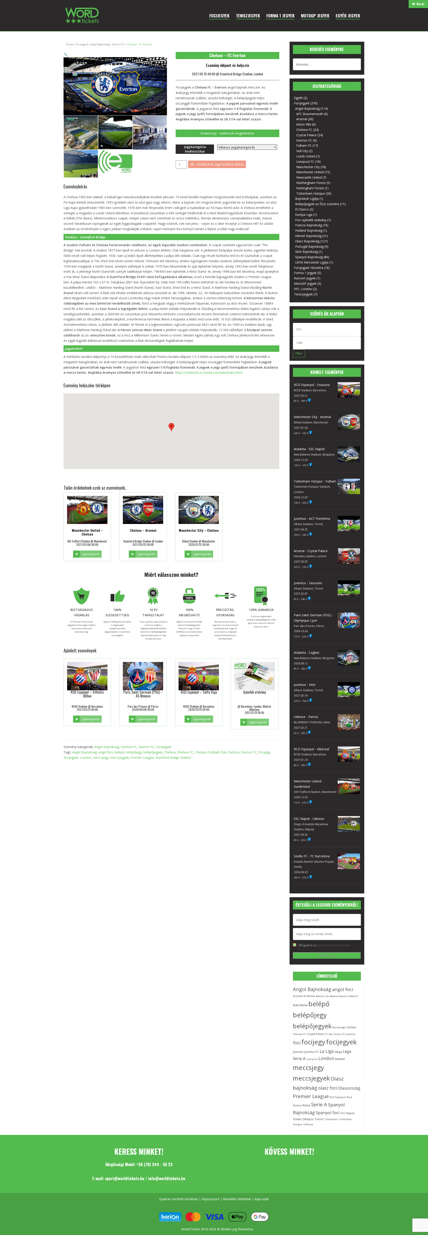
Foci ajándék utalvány (310, 220)
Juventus (298, 1052)
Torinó (319, 1119)
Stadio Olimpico (303, 1119)
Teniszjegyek (303, 294)
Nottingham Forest (310, 188)
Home (69, 44)
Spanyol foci (328, 1112)
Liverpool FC (305, 161)
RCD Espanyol (338, 1097)
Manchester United (310, 172)
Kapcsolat (262, 1199)
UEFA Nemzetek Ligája (311, 262)
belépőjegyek (152, 752)
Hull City (302, 151)
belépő (119, 752)
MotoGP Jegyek (305, 283)
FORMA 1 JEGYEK (280, 15)
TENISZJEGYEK (248, 15)
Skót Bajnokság (306, 251)
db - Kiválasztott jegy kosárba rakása (217, 164)
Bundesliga (338, 1027)
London (85, 757)
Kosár (420, 3)
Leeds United (305, 156)
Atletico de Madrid (327, 996)
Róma (306, 1105)
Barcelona (300, 1005)
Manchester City (308, 167)
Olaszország (349, 1088)
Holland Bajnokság (308, 230)
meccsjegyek (119, 757)
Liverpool (311, 1059)
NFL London (303, 289)
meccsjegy (100, 757)
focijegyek (71, 757)
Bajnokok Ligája (307, 198)
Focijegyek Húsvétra (308, 268)
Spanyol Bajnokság (309, 257)
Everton (233, 752)
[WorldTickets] (82, 15)
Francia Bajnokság (308, 225)
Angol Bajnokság (100, 44)
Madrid (340, 1059)
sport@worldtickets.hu (124, 1178)
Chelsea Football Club (210, 752)
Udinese (308, 1124)
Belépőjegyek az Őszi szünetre (317, 204)
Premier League (142, 757)
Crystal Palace (306, 135)
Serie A (319, 1104)
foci (296, 1043)
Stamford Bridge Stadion (173, 757)
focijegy (264, 752)
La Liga (327, 1051)
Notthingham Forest (311, 183)
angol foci (106, 752)
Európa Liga (303, 214)
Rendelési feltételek (237, 1199)
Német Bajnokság (308, 236)
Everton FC (118, 44)
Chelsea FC (129, 747)
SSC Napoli (347, 1113)
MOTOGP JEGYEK (315, 15)
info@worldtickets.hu (166, 1178)
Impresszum (210, 1199)
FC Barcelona (333, 1034)
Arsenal (301, 119)
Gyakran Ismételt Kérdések (178, 1199)
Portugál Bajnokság (309, 246)
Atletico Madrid (348, 996)
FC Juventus (348, 1034)
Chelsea (169, 752)
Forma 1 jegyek (305, 273)
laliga (338, 1052)
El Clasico (302, 209)
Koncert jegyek (305, 278)
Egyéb (298, 98)
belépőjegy (134, 752)
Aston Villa (303, 124)
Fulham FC (304, 145)
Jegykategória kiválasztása (195, 149)
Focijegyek (82, 44)
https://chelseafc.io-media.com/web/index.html (208, 372)
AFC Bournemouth (309, 114)
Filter (298, 353)
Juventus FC (311, 1052)
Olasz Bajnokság (307, 241)
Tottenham (331, 1119)
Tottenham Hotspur (310, 193)
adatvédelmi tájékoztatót (333, 945)
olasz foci (327, 1088)
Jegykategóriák (90, 554)
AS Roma (309, 996)
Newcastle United (309, 177)
